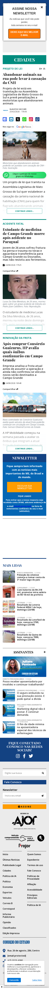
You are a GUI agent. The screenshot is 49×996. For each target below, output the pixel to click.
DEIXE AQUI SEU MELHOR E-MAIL (24, 33)
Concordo (14, 980)
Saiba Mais (37, 980)
